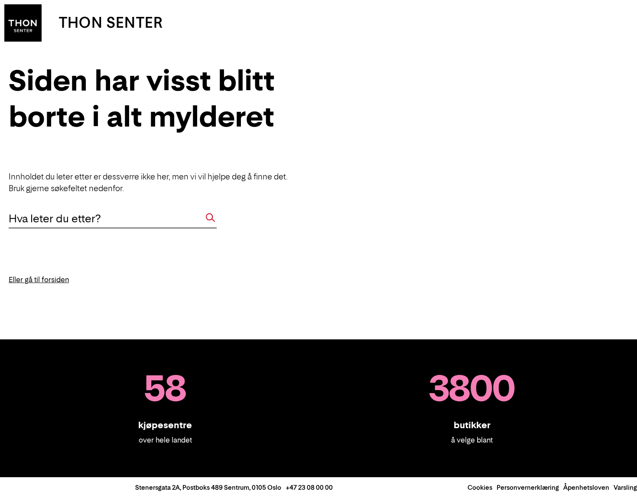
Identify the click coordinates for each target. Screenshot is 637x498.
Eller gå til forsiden (39, 279)
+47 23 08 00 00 (309, 487)
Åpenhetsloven (586, 487)
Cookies (480, 487)
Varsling (625, 487)
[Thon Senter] (23, 22)
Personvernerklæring (528, 487)
